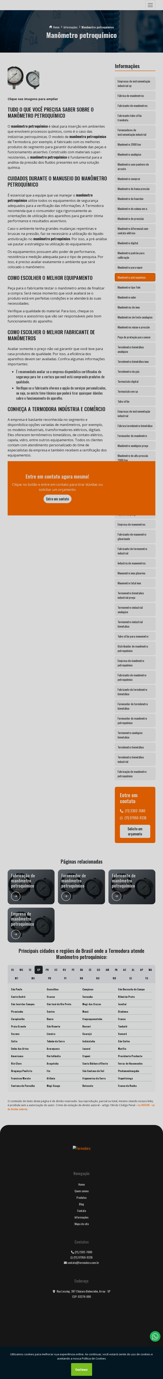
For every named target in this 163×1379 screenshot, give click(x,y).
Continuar (81, 1369)
